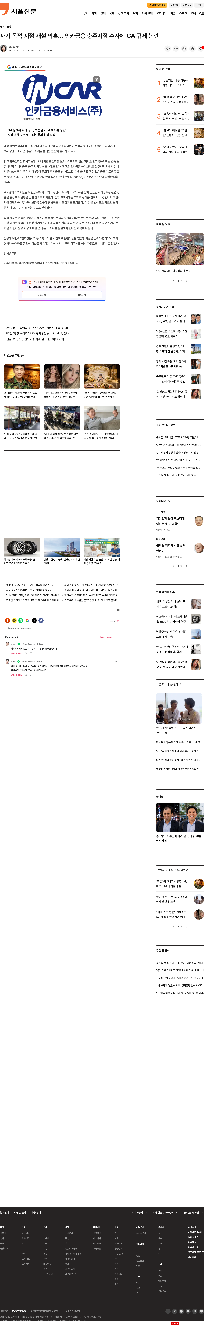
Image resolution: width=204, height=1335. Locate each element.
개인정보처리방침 (18, 1310)
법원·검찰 (26, 1238)
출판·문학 (119, 1248)
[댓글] (201, 48)
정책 (45, 1268)
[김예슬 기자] (3, 48)
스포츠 (183, 13)
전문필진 (140, 1260)
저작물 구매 (193, 1241)
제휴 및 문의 (20, 1212)
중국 (67, 1238)
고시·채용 (97, 1248)
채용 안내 (36, 1212)
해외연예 (162, 1280)
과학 (24, 1253)
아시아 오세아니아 (73, 1253)
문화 (135, 13)
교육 (24, 1248)
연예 (193, 13)
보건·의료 (26, 1258)
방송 (160, 1270)
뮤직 (160, 1285)
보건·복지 (26, 1263)
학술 (116, 1238)
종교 (116, 1258)
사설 (138, 1250)
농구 (160, 1248)
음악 (116, 1233)
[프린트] (184, 48)
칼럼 (138, 1255)
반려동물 (118, 1273)
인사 (138, 1282)
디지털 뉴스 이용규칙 (71, 1310)
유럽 (67, 1263)
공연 (116, 1284)
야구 (160, 1233)
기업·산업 (47, 1233)
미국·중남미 (70, 1258)
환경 (24, 1243)
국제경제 (69, 1233)
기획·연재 (147, 13)
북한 (2, 1243)
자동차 (46, 1248)
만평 (138, 1265)
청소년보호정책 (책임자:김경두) (44, 1310)
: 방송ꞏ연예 (167, 684)
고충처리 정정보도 (196, 1252)
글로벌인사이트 (71, 1273)
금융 (9, 26)
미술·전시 (119, 1243)
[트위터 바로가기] (174, 1311)
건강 (116, 1268)
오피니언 (162, 13)
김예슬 (12, 46)
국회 (2, 1238)
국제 (111, 13)
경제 (103, 13)
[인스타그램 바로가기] (181, 1311)
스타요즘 (162, 1291)
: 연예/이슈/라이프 (170, 870)
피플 (172, 13)
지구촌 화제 (70, 1268)
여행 (116, 1263)
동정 (138, 1287)
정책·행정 (97, 1233)
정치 (85, 13)
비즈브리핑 (48, 1273)
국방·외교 (4, 1248)
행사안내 (4, 1212)
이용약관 (3, 1310)
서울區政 (97, 1243)
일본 (67, 1243)
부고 (138, 1292)
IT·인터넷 (47, 1263)
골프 (160, 1243)
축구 (160, 1238)
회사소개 (192, 1226)
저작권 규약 (193, 1247)
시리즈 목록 (141, 1233)
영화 (116, 1279)
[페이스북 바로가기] (168, 1311)
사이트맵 (192, 1257)
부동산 (46, 1238)
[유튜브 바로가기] (188, 1311)
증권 (45, 1258)
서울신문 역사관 (195, 1231)
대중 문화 (119, 1253)
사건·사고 (26, 1233)
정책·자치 (123, 13)
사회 (94, 13)
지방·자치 (97, 1238)
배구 (160, 1253)
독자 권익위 (193, 1237)
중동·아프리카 (71, 1248)
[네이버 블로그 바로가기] (201, 1311)
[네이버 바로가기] (194, 1311)
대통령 (3, 1233)
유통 (45, 1253)
